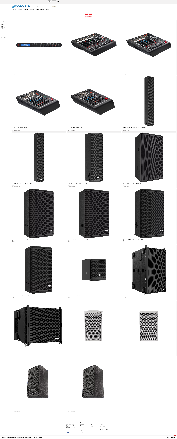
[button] (54, 1)
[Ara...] (54, 6)
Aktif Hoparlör (3, 27)
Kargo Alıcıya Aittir (17, 130)
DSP (1, 38)
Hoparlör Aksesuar (3, 37)
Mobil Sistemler (3, 35)
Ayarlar (168, 437)
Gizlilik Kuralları (39, 437)
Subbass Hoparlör (3, 29)
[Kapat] (175, 437)
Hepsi (2, 26)
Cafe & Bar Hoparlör (4, 31)
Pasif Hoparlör (3, 28)
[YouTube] (69, 432)
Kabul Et (173, 437)
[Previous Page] (90, 417)
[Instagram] (66, 432)
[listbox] (54, 1)
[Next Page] (97, 417)
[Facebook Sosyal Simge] (68, 432)
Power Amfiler (3, 36)
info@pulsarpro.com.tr (71, 429)
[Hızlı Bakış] (39, 45)
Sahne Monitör (3, 30)
